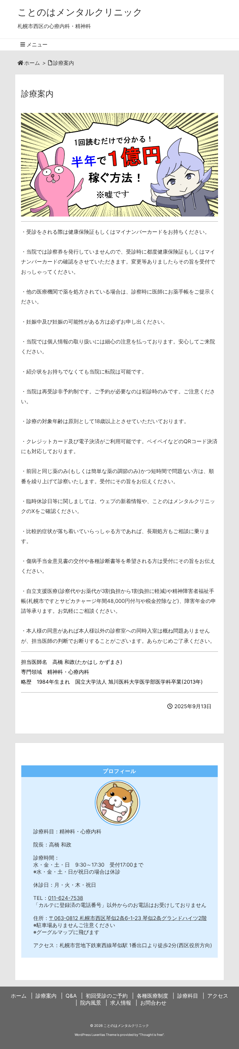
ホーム (32, 63)
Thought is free (151, 1035)
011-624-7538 (65, 898)
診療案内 (63, 63)
